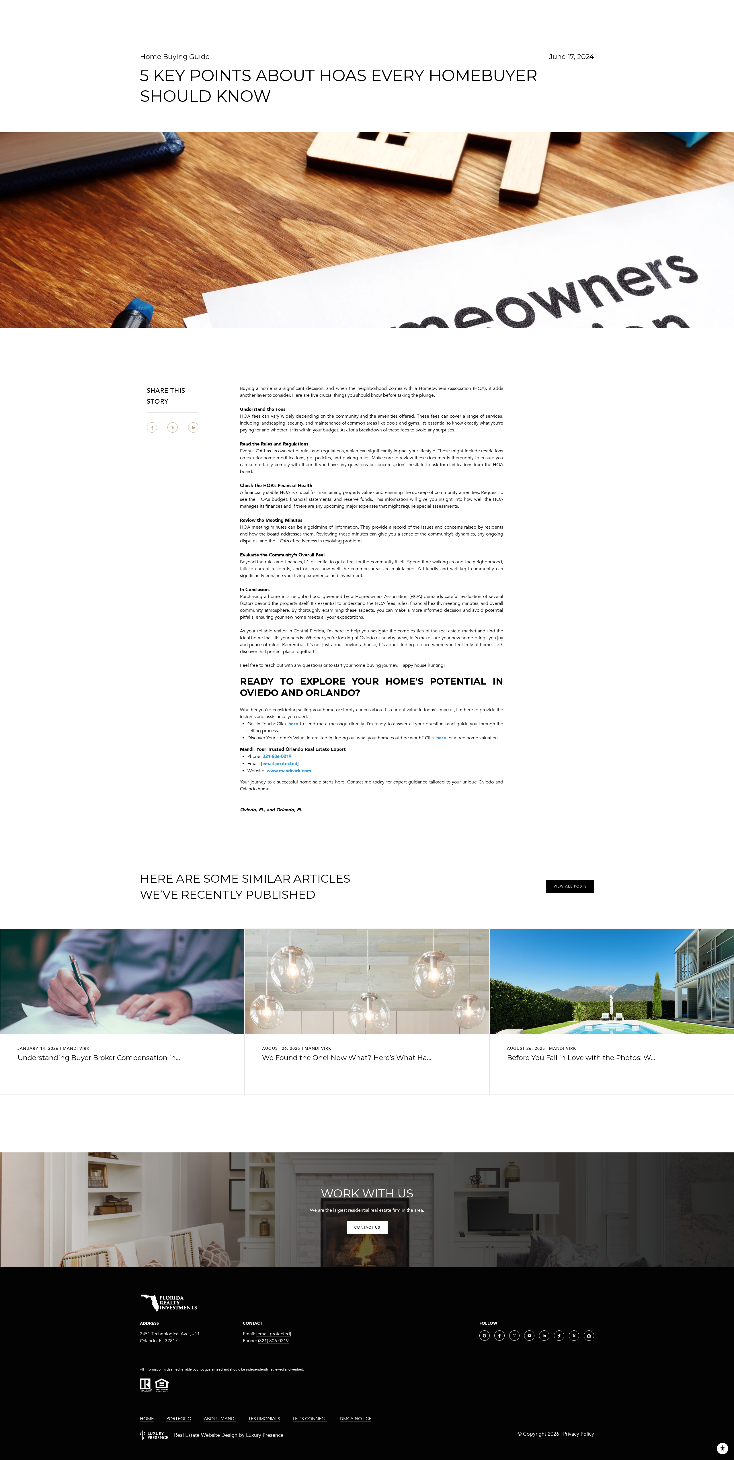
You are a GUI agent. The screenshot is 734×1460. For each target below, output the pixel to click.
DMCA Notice (355, 1419)
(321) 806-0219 (273, 1341)
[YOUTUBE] (529, 1335)
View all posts (570, 886)
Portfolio (178, 1419)
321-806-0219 (277, 756)
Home (147, 1419)
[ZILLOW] (589, 1335)
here (292, 723)
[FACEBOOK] (499, 1335)
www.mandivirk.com (289, 770)
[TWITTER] (574, 1335)
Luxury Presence (265, 1435)
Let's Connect (310, 1419)
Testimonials (264, 1419)
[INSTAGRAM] (514, 1335)
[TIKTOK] (559, 1335)
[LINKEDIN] (544, 1335)
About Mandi (220, 1419)
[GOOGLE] (484, 1335)
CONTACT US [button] (367, 1227)
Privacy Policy (578, 1434)
